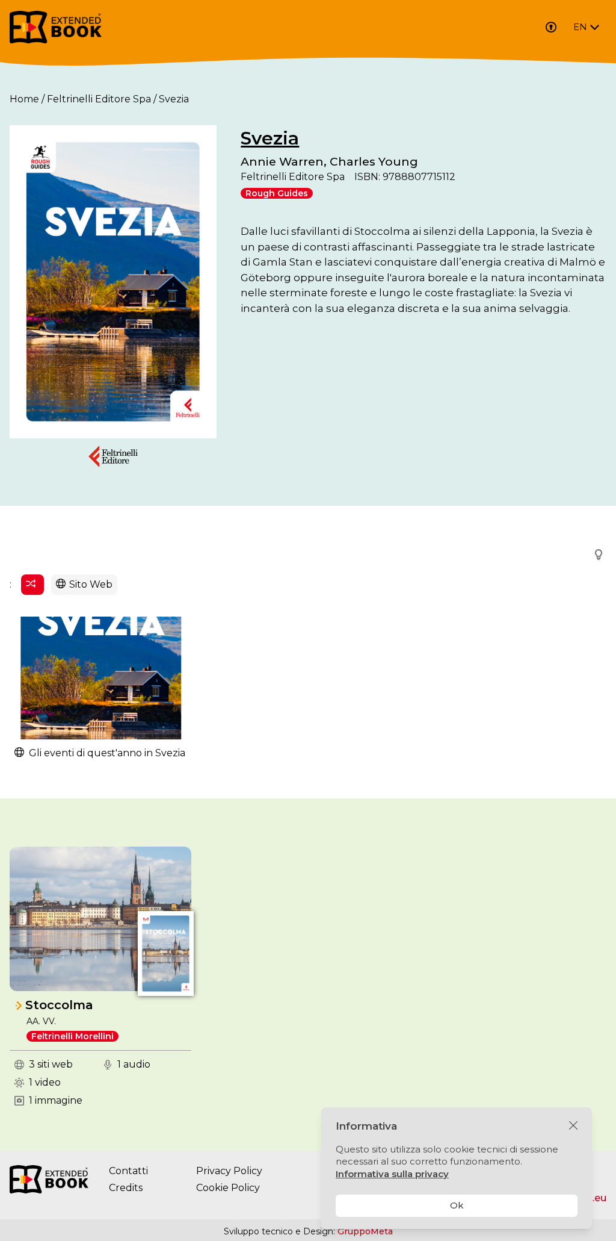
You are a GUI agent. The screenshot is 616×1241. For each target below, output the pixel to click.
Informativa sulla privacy (392, 1174)
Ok (457, 1205)
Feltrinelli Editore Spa (99, 99)
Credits (126, 1187)
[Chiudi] (573, 1126)
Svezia (270, 138)
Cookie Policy (228, 1187)
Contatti (128, 1171)
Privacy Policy (229, 1171)
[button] (595, 554)
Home (24, 99)
